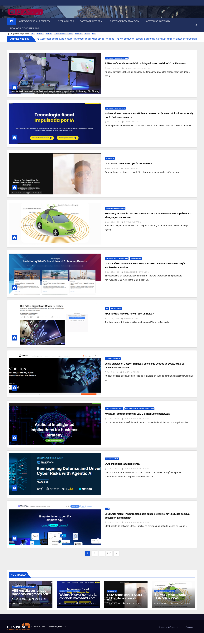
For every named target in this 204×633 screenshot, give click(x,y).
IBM (107, 308)
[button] (196, 25)
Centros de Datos (113, 358)
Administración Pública (63, 34)
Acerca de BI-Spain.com (168, 627)
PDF (94, 34)
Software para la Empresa (35, 21)
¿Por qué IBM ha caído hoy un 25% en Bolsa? (129, 313)
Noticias (40, 34)
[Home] (11, 21)
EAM (107, 508)
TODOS (49, 34)
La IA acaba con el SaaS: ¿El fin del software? (129, 163)
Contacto (189, 627)
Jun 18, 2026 (113, 469)
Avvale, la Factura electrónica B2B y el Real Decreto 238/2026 (137, 413)
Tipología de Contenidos (24, 28)
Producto (78, 34)
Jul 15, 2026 (113, 272)
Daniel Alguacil (133, 122)
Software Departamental (125, 21)
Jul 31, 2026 (113, 222)
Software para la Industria (117, 58)
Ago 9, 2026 (112, 168)
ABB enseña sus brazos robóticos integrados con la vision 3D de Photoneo (145, 63)
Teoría (87, 34)
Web (33, 34)
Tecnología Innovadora (115, 208)
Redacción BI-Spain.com (137, 68)
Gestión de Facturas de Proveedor (139, 408)
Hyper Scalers (65, 21)
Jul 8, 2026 (112, 372)
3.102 (109, 553)
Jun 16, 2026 (113, 522)
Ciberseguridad (112, 458)
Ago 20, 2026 (113, 68)
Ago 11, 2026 (113, 122)
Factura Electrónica (114, 408)
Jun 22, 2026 (113, 419)
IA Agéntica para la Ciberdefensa (122, 463)
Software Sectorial (92, 21)
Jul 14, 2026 (113, 319)
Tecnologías (136, 258)
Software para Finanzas (115, 108)
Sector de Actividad (158, 21)
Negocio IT (110, 158)
